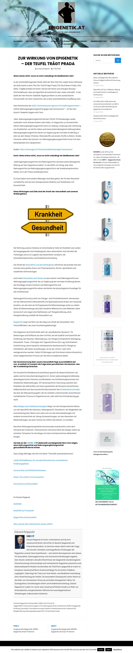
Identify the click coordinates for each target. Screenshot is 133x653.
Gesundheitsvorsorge (36, 608)
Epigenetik (18, 322)
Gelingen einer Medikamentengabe (32, 406)
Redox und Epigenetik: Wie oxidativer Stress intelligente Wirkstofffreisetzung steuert (106, 80)
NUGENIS (18, 504)
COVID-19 (31, 443)
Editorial (30, 41)
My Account (66, 44)
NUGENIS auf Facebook (24, 510)
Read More (117, 650)
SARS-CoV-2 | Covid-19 (46, 603)
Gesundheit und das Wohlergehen (40, 265)
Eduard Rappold (24, 532)
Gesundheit (25, 608)
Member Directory (99, 41)
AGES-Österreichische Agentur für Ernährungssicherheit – (56, 106)
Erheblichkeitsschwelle (69, 389)
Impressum (42, 41)
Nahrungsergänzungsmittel (35, 611)
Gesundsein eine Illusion (33, 278)
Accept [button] (101, 649)
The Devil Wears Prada (52, 611)
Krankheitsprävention (59, 608)
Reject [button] (109, 649)
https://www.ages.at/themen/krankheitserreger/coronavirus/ (46, 149)
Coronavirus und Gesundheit (26, 484)
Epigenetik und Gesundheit (75, 41)
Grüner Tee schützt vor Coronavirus (29, 477)
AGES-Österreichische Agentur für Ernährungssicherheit (38, 606)
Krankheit (47, 608)
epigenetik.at (66, 27)
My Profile (115, 41)
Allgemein (17, 41)
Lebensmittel (71, 608)
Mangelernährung (19, 611)
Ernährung (17, 608)
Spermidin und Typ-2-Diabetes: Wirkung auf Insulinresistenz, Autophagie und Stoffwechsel (106, 92)
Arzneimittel (61, 606)
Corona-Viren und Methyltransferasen (30, 470)
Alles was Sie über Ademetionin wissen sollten (33, 524)
